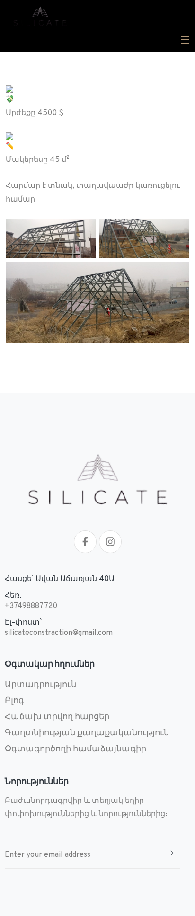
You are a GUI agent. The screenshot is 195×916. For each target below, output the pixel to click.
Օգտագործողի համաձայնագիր (75, 749)
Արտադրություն (40, 684)
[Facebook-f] (85, 541)
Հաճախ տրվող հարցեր (57, 717)
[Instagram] (110, 541)
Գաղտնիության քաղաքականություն (87, 733)
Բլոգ (14, 701)
